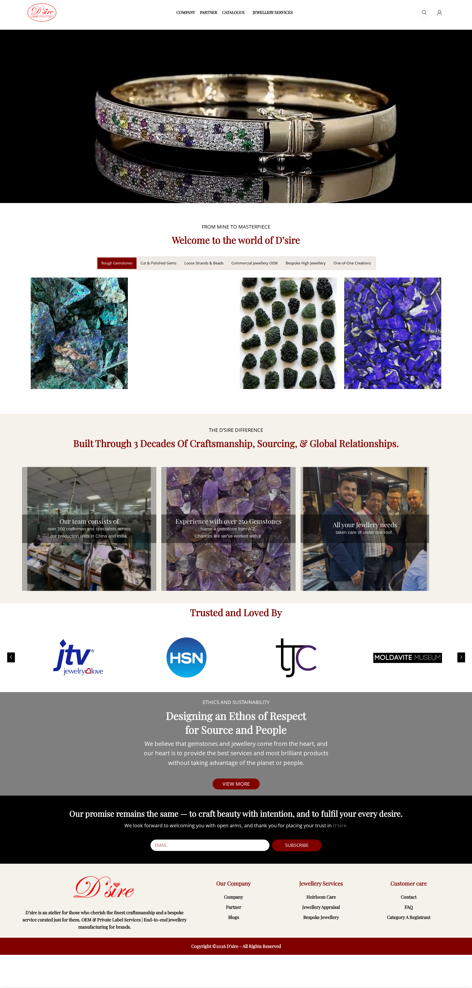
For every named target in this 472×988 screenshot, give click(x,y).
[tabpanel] (236, 337)
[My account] (439, 12)
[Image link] (105, 887)
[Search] (424, 12)
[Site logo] (41, 12)
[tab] (117, 263)
